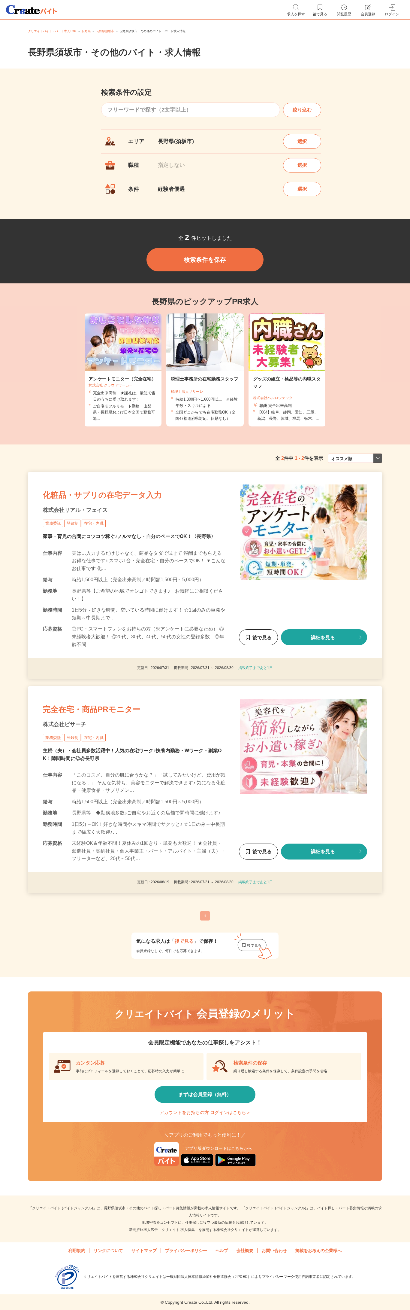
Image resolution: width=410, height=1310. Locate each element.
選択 (302, 141)
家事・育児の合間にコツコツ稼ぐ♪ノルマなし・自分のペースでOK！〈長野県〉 (129, 536)
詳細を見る (323, 637)
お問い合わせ (274, 1250)
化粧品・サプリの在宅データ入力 (102, 494)
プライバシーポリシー (186, 1250)
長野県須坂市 (105, 31)
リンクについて (108, 1250)
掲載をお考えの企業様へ (318, 1250)
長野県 (86, 31)
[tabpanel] (205, 369)
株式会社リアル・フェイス (75, 510)
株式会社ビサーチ (64, 724)
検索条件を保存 (205, 259)
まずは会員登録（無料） (205, 1094)
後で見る (262, 637)
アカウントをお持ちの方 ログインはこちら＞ (205, 1112)
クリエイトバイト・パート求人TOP (52, 31)
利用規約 (76, 1250)
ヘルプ (222, 1250)
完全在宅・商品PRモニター (91, 709)
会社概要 (245, 1250)
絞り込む (302, 109)
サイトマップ (144, 1250)
